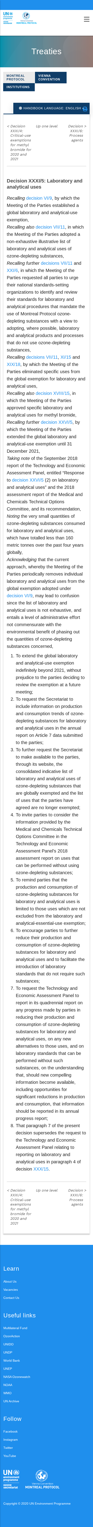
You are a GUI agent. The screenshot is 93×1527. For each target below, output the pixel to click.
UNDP (7, 1352)
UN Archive (11, 1401)
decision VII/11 (50, 227)
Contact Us (11, 1298)
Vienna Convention (49, 77)
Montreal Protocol (16, 77)
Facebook (10, 1431)
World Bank (11, 1360)
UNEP (7, 1368)
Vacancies (10, 1289)
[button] (85, 109)
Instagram (10, 1439)
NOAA (7, 1385)
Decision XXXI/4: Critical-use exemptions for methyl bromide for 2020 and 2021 (19, 142)
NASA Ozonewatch (16, 1377)
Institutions (18, 87)
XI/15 (65, 357)
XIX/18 (13, 364)
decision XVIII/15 (53, 393)
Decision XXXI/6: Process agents (77, 133)
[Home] (23, 18)
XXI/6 (12, 270)
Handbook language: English (52, 108)
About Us (9, 1281)
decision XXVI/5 (56, 422)
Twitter (8, 1448)
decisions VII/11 (56, 263)
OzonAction (11, 1336)
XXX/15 (41, 1168)
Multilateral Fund (15, 1328)
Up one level (46, 126)
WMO (7, 1393)
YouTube (9, 1456)
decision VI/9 (39, 198)
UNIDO (8, 1344)
